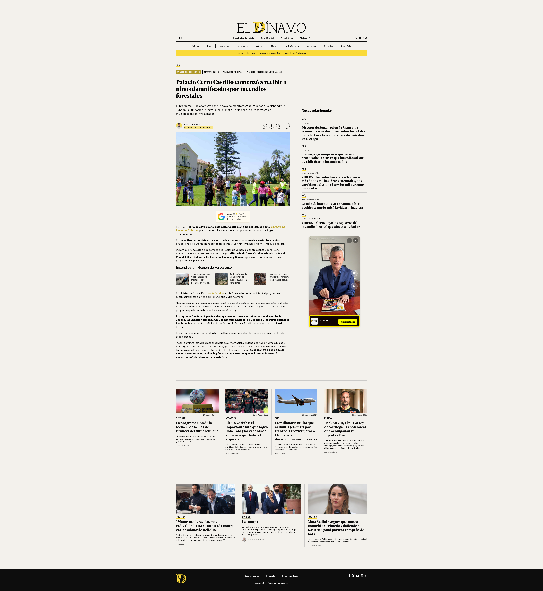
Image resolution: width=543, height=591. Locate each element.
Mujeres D (305, 38)
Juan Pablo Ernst (330, 452)
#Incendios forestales (188, 71)
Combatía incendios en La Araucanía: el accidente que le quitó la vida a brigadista (332, 205)
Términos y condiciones (278, 583)
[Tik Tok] (366, 575)
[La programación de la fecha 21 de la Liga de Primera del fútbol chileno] (197, 401)
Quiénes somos (251, 576)
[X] (353, 575)
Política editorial (290, 576)
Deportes (311, 46)
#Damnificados (211, 71)
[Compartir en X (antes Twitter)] (279, 126)
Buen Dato (346, 46)
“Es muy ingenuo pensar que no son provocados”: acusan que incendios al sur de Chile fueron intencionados (333, 158)
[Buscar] (180, 38)
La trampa (250, 521)
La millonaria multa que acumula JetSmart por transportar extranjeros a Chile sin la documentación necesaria (296, 430)
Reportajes (242, 46)
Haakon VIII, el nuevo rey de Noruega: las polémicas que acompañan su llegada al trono (345, 428)
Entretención (292, 46)
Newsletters (287, 38)
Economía (224, 46)
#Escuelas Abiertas (233, 71)
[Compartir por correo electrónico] (264, 126)
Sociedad (328, 46)
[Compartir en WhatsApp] (287, 126)
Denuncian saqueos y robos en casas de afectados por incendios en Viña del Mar (200, 280)
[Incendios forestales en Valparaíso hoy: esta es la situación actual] (260, 279)
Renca (240, 53)
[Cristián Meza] (179, 126)
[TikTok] (366, 38)
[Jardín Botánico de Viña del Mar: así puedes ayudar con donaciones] (221, 279)
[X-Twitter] (356, 38)
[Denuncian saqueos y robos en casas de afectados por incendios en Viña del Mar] (182, 279)
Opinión (259, 46)
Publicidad (259, 583)
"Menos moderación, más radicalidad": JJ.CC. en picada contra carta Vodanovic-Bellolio (205, 525)
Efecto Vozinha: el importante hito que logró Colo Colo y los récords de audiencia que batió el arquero (246, 430)
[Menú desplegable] (177, 38)
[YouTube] (360, 38)
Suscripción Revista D (243, 38)
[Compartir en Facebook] (271, 126)
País (209, 46)
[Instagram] (363, 38)
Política (195, 46)
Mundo (274, 46)
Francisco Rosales (182, 445)
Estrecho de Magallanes (295, 53)
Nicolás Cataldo (215, 293)
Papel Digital (267, 38)
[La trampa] (271, 499)
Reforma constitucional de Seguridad (263, 53)
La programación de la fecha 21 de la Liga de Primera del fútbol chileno (197, 426)
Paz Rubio (180, 544)
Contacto (270, 576)
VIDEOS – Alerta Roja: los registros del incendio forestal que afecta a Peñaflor (331, 224)
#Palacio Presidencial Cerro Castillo (264, 71)
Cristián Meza (192, 124)
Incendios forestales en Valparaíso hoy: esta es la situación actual (279, 277)
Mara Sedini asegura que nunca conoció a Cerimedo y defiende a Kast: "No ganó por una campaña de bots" (336, 527)
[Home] (271, 27)
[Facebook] (353, 38)
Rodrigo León (280, 453)
